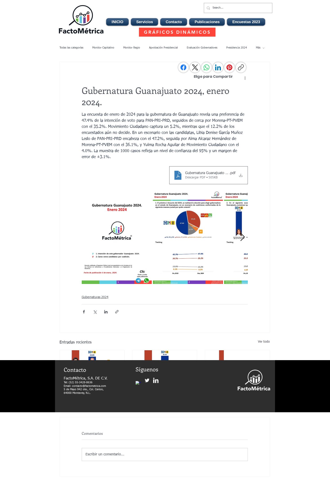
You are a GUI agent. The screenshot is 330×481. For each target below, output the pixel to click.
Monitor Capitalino (103, 48)
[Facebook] (183, 67)
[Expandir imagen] (117, 237)
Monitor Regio (131, 48)
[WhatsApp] (206, 67)
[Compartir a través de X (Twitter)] (95, 312)
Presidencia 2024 (236, 48)
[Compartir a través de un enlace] (117, 312)
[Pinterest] (229, 67)
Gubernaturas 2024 (95, 297)
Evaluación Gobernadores (202, 48)
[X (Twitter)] (195, 67)
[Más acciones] (245, 78)
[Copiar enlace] (241, 67)
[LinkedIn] (218, 67)
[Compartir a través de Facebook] (84, 312)
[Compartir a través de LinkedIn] (106, 312)
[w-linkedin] (155, 380)
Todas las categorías (71, 48)
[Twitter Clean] (147, 380)
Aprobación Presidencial (163, 48)
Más (258, 48)
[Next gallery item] (242, 237)
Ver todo (264, 341)
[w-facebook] (138, 383)
